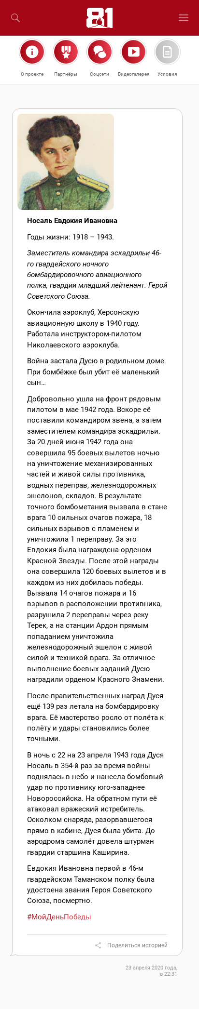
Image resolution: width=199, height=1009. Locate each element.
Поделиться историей (137, 945)
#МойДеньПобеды (59, 917)
